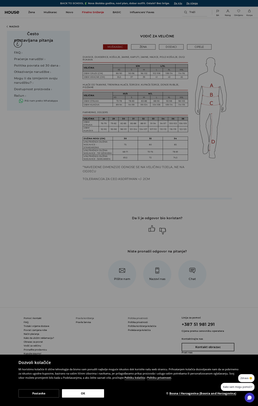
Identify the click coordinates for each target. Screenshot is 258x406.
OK (83, 393)
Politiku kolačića (134, 377)
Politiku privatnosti (159, 377)
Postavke (38, 393)
